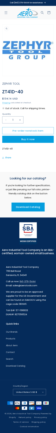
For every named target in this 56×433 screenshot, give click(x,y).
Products (10, 338)
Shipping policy (39, 422)
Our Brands (11, 331)
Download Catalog (28, 207)
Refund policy (25, 417)
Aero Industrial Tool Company (26, 413)
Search (9, 358)
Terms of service (21, 422)
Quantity (6, 114)
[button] (6, 12)
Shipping (6, 103)
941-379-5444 (28, 281)
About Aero (12, 345)
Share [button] (8, 157)
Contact (10, 352)
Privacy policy (40, 417)
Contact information (29, 426)
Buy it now (28, 139)
